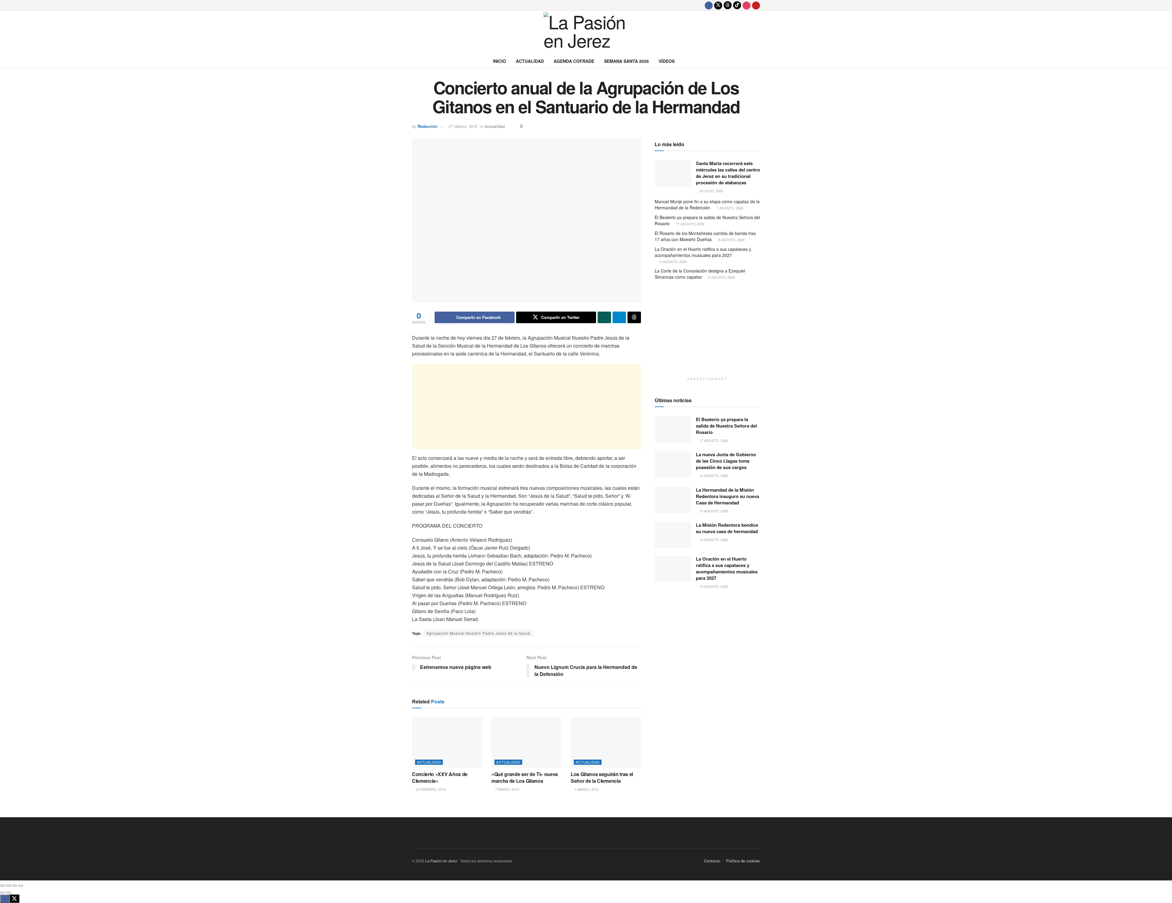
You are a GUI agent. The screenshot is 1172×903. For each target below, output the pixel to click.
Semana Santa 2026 (626, 61)
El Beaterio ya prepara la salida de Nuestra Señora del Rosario (707, 220)
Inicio (499, 61)
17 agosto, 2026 (689, 223)
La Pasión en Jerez (441, 860)
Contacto (712, 861)
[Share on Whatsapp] (604, 317)
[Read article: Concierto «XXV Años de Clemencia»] (447, 742)
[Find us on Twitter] (718, 5)
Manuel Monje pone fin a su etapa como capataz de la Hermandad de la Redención (707, 204)
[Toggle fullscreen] (14, 886)
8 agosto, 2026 (731, 239)
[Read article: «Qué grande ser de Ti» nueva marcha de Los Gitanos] (526, 742)
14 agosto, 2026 (713, 539)
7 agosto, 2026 (729, 207)
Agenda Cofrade (574, 61)
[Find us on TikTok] (737, 5)
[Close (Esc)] (2, 886)
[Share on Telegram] (619, 317)
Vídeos (667, 61)
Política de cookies (743, 861)
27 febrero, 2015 (463, 126)
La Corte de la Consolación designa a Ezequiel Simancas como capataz (700, 274)
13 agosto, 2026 (672, 261)
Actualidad (530, 61)
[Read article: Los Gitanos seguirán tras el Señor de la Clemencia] (606, 742)
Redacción (427, 126)
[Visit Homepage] (586, 32)
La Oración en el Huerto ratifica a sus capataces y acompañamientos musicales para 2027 (703, 252)
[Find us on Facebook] (709, 5)
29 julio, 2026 (711, 190)
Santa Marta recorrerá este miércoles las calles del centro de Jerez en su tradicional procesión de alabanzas (728, 173)
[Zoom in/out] (20, 886)
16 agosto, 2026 (713, 475)
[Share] (8, 886)
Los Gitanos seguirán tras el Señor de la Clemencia (602, 777)
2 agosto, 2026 (721, 277)
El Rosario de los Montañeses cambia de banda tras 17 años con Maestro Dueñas (705, 236)
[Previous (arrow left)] (2, 893)
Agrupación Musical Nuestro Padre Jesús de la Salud (478, 633)
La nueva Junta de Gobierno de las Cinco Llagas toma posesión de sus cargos (726, 461)
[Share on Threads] (634, 317)
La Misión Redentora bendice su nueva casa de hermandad (727, 528)
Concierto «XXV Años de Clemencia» (440, 777)
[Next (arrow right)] (8, 893)
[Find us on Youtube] (756, 5)
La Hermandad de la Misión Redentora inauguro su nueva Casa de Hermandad (727, 496)
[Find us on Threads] (728, 5)
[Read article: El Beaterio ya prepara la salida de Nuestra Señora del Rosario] (673, 429)
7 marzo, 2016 (506, 789)
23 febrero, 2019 (430, 789)
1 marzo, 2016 (586, 789)
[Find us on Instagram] (747, 5)
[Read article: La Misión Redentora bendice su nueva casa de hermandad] (673, 535)
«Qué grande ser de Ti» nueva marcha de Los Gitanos (524, 777)
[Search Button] (757, 61)
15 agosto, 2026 (713, 510)
